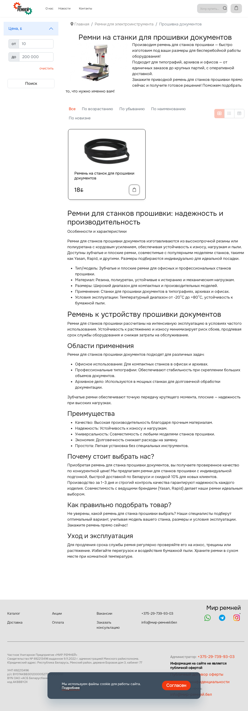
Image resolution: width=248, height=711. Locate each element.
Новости (64, 8)
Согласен (176, 685)
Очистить (46, 68)
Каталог (13, 613)
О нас (50, 8)
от (14, 43)
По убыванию (132, 108)
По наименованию (168, 108)
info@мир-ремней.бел (159, 622)
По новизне (80, 118)
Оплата (58, 622)
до (14, 56)
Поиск (31, 83)
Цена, (15, 28)
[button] (31, 28)
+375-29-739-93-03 (157, 613)
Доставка (15, 622)
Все (72, 108)
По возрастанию (97, 108)
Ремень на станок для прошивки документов (104, 175)
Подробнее (71, 688)
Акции (57, 613)
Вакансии (104, 613)
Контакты (85, 8)
